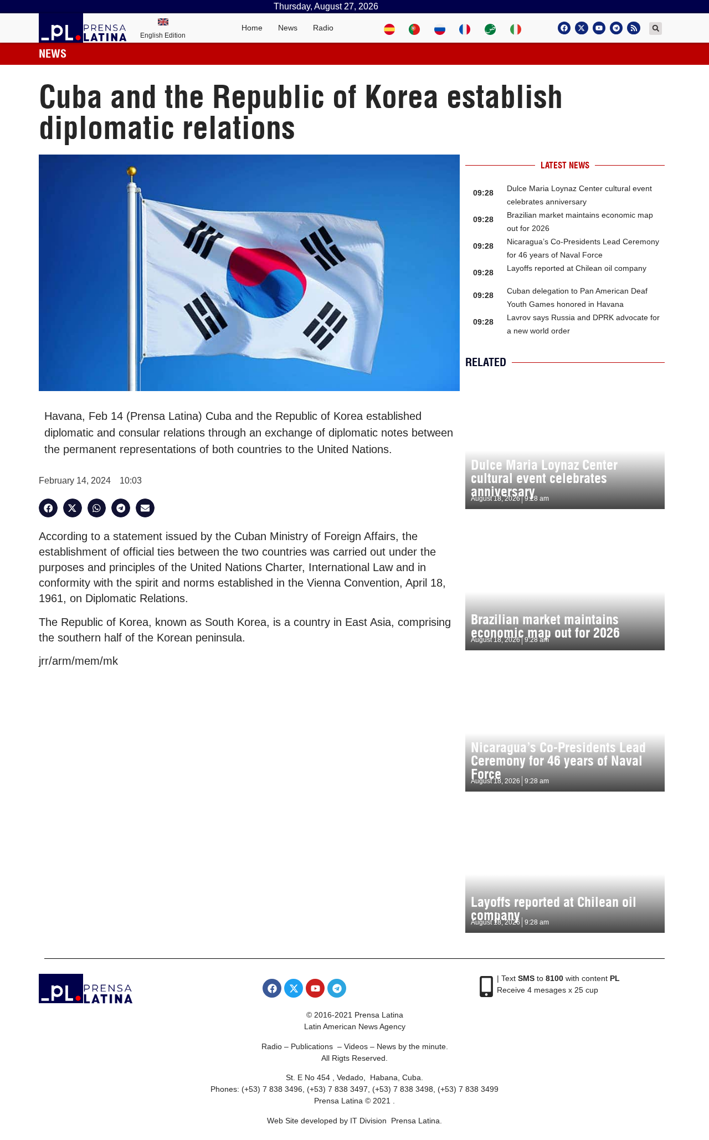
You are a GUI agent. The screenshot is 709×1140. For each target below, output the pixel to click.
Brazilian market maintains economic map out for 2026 (545, 626)
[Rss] (633, 28)
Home (252, 27)
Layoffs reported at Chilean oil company (576, 268)
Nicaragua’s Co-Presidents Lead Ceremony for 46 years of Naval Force (558, 760)
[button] (655, 28)
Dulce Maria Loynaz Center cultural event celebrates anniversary (544, 478)
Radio (323, 27)
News (287, 27)
